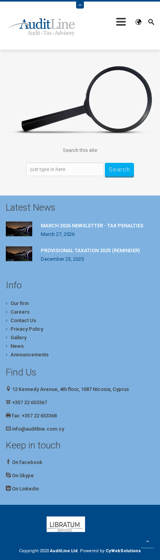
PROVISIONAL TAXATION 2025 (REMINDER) (90, 250)
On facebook (26, 462)
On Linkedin (25, 489)
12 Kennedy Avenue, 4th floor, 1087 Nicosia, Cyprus (70, 389)
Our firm (19, 303)
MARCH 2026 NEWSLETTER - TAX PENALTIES (92, 226)
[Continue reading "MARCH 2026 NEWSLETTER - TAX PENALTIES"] (19, 229)
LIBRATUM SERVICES (80, 524)
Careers (20, 312)
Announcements (29, 355)
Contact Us (23, 320)
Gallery (18, 337)
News (17, 346)
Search (119, 169)
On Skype (23, 475)
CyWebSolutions (123, 550)
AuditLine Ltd (64, 550)
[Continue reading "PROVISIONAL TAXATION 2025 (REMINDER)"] (19, 253)
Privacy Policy (26, 329)
